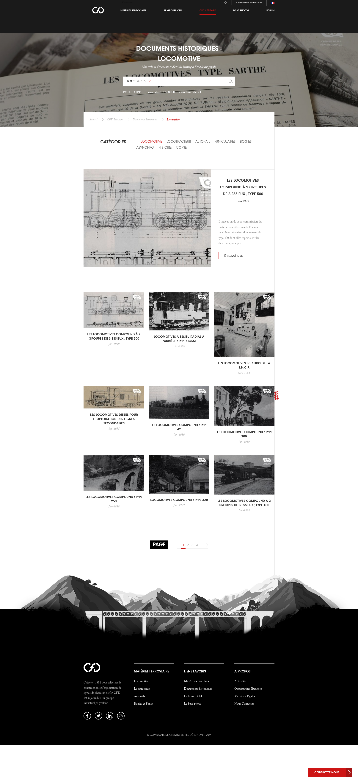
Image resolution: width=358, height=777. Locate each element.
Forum (270, 10)
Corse (181, 147)
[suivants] (206, 545)
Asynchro (145, 147)
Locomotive (151, 141)
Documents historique (145, 119)
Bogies (246, 141)
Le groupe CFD (173, 10)
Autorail (202, 141)
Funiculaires (224, 141)
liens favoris (195, 671)
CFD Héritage (208, 10)
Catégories (113, 141)
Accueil (93, 119)
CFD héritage (115, 119)
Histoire (165, 147)
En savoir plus (233, 255)
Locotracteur (179, 141)
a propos (242, 671)
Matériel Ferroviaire (133, 10)
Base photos (241, 10)
